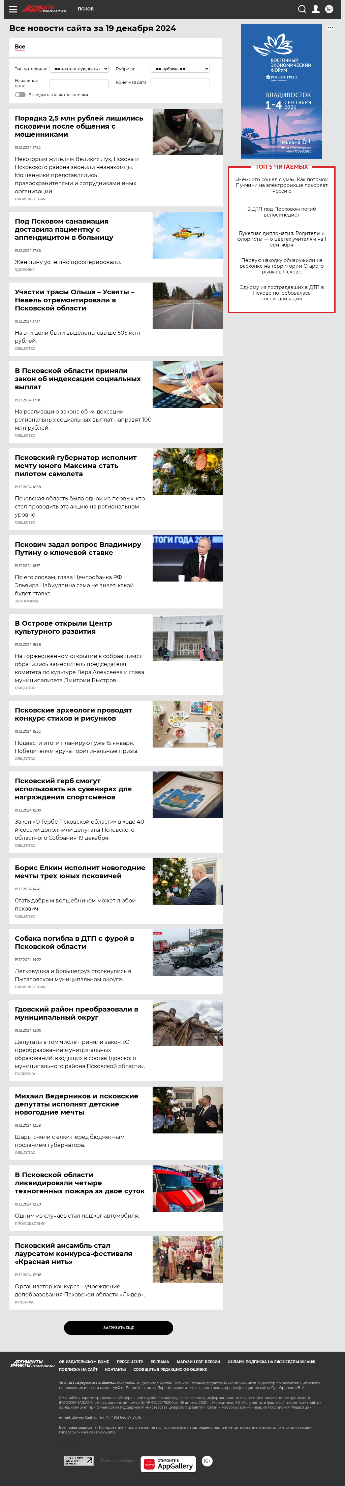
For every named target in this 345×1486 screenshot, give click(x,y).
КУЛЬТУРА (24, 1302)
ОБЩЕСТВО (25, 349)
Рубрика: (125, 68)
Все (20, 46)
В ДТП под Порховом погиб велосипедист (281, 212)
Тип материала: (31, 68)
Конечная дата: (132, 82)
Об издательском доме (84, 1362)
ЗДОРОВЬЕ (25, 270)
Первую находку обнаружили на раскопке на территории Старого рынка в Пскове (282, 266)
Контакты (115, 1369)
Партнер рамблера (117, 1461)
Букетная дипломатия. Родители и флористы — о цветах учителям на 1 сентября (281, 239)
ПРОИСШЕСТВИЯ (30, 199)
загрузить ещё (118, 1328)
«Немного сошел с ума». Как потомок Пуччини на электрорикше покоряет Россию (282, 185)
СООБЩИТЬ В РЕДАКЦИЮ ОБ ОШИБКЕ (170, 1369)
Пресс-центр (130, 1362)
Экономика (27, 601)
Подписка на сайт (78, 1369)
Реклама (160, 1362)
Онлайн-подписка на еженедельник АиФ (271, 1362)
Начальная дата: (26, 83)
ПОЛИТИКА (25, 1074)
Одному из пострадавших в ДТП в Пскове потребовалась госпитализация (282, 293)
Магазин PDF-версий (198, 1362)
